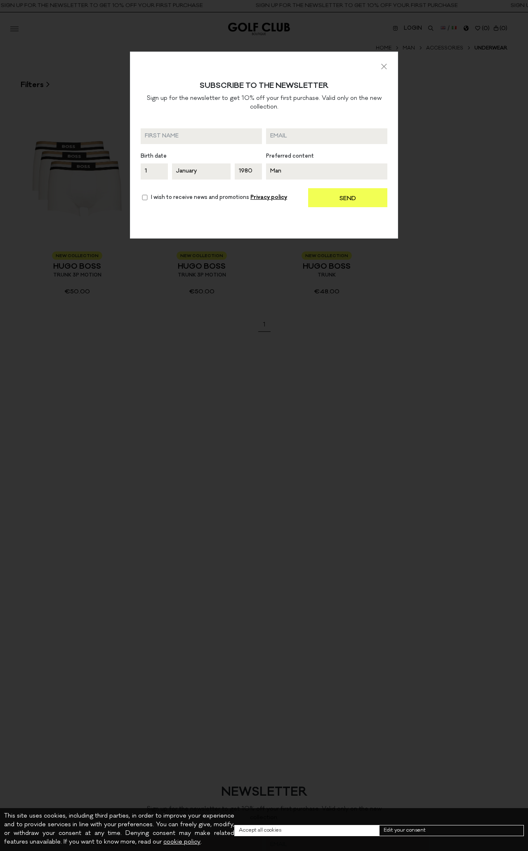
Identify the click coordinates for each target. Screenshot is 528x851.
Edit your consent (405, 830)
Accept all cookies (260, 830)
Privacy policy (268, 198)
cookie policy (181, 842)
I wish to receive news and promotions (219, 198)
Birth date (154, 157)
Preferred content (290, 157)
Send (347, 198)
